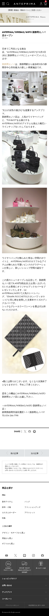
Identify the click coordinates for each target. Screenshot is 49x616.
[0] (45, 4)
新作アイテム (7, 502)
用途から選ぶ (7, 538)
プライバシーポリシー (12, 605)
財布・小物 (6, 507)
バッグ (27, 502)
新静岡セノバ (8, 64)
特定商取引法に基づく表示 (37, 605)
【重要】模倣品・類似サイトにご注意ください (24, 10)
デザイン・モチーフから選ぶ (13, 533)
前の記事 (14, 453)
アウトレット (29, 512)
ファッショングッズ (32, 507)
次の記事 (35, 453)
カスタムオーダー (9, 512)
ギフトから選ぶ (8, 543)
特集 (4, 518)
